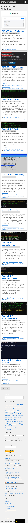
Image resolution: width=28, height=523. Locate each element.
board (8, 410)
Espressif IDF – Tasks (10, 129)
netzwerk (7, 419)
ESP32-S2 (8, 117)
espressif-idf (9, 119)
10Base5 (10, 405)
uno (12, 427)
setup (17, 88)
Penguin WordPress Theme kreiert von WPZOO (11, 521)
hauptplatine (18, 415)
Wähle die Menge (8, 445)
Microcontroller (8, 503)
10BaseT (14, 405)
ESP (4, 48)
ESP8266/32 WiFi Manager (13, 67)
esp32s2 (8, 196)
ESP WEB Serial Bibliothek (13, 31)
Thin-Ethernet (11, 425)
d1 (15, 410)
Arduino (20, 405)
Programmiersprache (8, 421)
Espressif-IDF (13, 117)
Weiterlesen (5, 46)
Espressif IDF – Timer (10, 210)
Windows (24, 297)
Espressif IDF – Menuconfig (13, 175)
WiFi (19, 88)
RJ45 (10, 423)
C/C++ (4, 149)
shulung (3, 197)
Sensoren (13, 424)
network (13, 88)
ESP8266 (15, 49)
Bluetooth (20, 409)
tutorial (3, 120)
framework (14, 119)
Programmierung (5, 383)
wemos (16, 427)
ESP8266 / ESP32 (11, 506)
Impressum (7, 518)
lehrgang (23, 119)
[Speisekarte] (25, 2)
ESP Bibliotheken (8, 48)
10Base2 (6, 405)
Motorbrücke (17, 417)
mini (13, 417)
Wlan (21, 88)
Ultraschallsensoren (8, 427)
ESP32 (4, 117)
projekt (14, 421)
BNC (6, 410)
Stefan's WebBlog (8, 2)
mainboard (9, 417)
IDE (5, 417)
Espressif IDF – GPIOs (11, 99)
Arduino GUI (7, 407)
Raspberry (9, 508)
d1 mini (17, 410)
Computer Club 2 (12, 482)
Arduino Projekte (13, 407)
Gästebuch (7, 516)
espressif (5, 119)
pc (11, 419)
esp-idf (5, 382)
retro (6, 424)
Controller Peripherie (11, 510)
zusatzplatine (8, 429)
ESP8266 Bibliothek (6, 86)
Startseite (7, 501)
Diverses (6, 514)
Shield (19, 424)
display (21, 410)
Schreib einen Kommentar (14, 33)
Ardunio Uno (15, 409)
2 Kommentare (13, 131)
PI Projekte (14, 419)
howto (18, 119)
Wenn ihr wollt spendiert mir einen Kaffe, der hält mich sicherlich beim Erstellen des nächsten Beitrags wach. (14, 440)
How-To (17, 117)
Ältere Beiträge (5, 388)
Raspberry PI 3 (20, 421)
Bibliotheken (5, 49)
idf (20, 119)
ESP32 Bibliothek (19, 85)
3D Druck (7, 512)
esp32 (11, 49)
